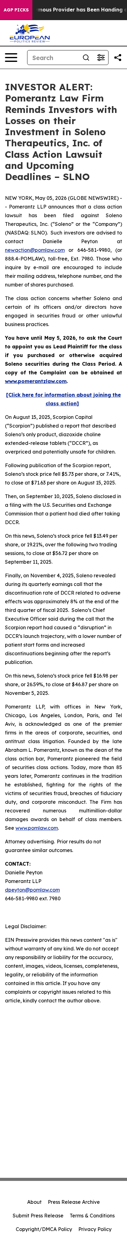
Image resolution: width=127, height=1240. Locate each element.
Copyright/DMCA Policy (44, 1229)
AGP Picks (16, 10)
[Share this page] (117, 57)
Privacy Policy (95, 1229)
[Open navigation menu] (11, 57)
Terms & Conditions (92, 1215)
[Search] (86, 57)
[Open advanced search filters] (100, 57)
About (34, 1202)
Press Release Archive (74, 1202)
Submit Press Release (38, 1215)
